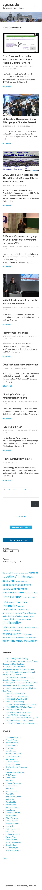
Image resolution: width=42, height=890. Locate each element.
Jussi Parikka (11, 802)
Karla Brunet (11, 804)
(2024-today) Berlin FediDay (17, 658)
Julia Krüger (10, 799)
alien (26, 573)
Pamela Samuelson (13, 823)
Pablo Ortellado (12, 821)
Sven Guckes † (11, 845)
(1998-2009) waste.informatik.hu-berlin (21, 704)
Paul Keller (10, 826)
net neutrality (8, 613)
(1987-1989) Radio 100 (15, 709)
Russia (11, 630)
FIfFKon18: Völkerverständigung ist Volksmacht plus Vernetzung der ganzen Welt (20, 239)
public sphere (31, 627)
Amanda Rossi (11, 740)
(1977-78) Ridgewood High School (19, 720)
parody (25, 616)
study (30, 634)
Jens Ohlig (10, 794)
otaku (5, 616)
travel (13, 638)
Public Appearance (31, 247)
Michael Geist (11, 815)
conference (20, 588)
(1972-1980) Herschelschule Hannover (21, 723)
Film (36, 593)
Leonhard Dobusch (13, 812)
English (19, 66)
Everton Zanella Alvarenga (16, 767)
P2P (10, 616)
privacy (29, 619)
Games (11, 602)
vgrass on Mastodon (21, 527)
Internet (21, 601)
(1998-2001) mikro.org (15, 701)
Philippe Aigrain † (13, 834)
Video (15, 68)
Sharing (17, 630)
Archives (6, 548)
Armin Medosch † (13, 742)
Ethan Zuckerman (13, 764)
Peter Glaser (11, 831)
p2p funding (17, 616)
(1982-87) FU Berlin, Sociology (18, 715)
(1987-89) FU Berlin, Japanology (18, 712)
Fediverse (29, 593)
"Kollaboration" (8, 573)
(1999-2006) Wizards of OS (16, 699)
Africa (22, 573)
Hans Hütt (10, 780)
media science (10, 609)
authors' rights (16, 576)
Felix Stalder (11, 775)
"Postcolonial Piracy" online (17, 458)
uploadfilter (20, 637)
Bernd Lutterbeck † (13, 753)
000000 (16, 573)
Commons (8, 588)
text (28, 368)
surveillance (7, 638)
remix (5, 630)
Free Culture (12, 597)
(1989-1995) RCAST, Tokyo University (21, 707)
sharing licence (12, 634)
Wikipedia (32, 637)
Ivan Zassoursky (12, 791)
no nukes (18, 613)
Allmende (33, 572)
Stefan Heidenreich (13, 842)
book (5, 580)
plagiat (31, 616)
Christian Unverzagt (14, 756)
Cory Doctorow (12, 759)
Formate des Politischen (15, 332)
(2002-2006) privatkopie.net (17, 696)
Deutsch (18, 185)
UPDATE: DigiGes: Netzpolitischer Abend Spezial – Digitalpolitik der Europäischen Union (20, 178)
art (4, 577)
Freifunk (5, 602)
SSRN (24, 634)
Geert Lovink (11, 777)
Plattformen (6, 619)
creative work (9, 592)
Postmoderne (15, 619)
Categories (7, 559)
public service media (13, 626)
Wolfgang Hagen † (13, 850)
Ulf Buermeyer (12, 847)
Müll (27, 609)
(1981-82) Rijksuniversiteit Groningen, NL (22, 718)
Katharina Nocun (12, 807)
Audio (21, 336)
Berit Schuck (11, 751)
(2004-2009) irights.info (15, 693)
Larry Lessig (10, 810)
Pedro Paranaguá (12, 829)
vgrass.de (11, 4)
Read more (7, 86)
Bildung (30, 577)
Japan (21, 605)
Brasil (12, 580)
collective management (17, 584)
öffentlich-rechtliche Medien (20, 640)
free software (29, 596)
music (22, 609)
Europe (20, 592)
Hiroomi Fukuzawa (13, 783)
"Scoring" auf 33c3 (12, 427)
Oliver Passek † (12, 818)
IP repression (10, 605)
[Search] (35, 504)
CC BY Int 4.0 (21, 516)
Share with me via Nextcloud (20, 540)
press (24, 619)
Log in (5, 858)
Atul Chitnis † (11, 748)
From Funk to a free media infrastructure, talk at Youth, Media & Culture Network (17, 59)
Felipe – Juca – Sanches (15, 772)
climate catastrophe (21, 581)
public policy (12, 622)
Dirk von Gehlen (12, 761)
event (25, 66)
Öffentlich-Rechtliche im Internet (20, 364)
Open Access (29, 612)
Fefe (8, 769)
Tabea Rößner (11, 839)
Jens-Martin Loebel (13, 796)
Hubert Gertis (11, 786)
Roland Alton (11, 837)
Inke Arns (9, 788)
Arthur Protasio (12, 745)
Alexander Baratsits (13, 737)
